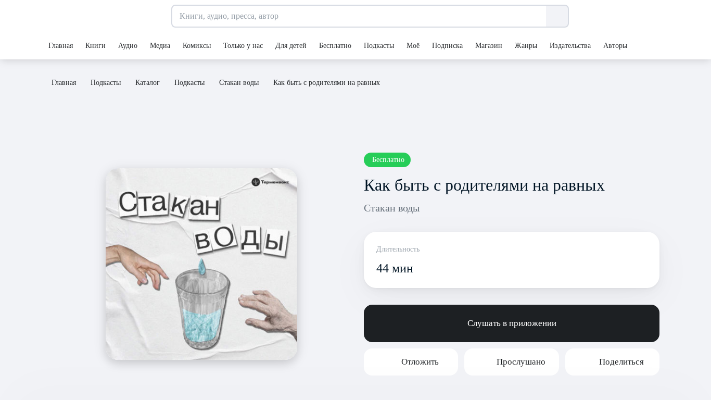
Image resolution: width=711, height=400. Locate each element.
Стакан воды (392, 208)
